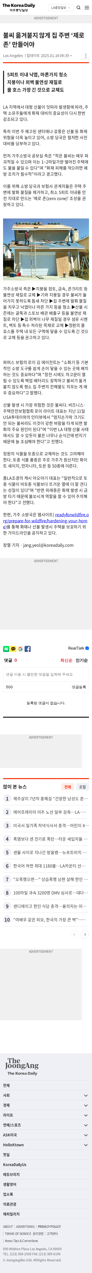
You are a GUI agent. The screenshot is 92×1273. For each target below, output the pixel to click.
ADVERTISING (25, 1226)
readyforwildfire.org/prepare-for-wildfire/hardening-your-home (46, 520)
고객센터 (52, 1233)
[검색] (79, 8)
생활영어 (9, 1184)
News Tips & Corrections (21, 1240)
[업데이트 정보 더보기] (50, 55)
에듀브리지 (11, 1174)
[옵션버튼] (86, 56)
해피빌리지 (11, 1213)
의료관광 (9, 1204)
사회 (6, 1095)
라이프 (8, 1114)
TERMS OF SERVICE (18, 1233)
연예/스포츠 (12, 1124)
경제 (6, 1105)
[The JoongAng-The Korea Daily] (22, 1067)
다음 (85, 934)
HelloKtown (13, 1144)
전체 (67, 786)
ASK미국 (10, 1134)
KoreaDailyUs (14, 1164)
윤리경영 (38, 1233)
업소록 (8, 1194)
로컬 (82, 786)
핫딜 (6, 1154)
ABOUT (8, 1226)
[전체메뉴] (87, 8)
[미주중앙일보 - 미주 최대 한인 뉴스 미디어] (19, 8)
